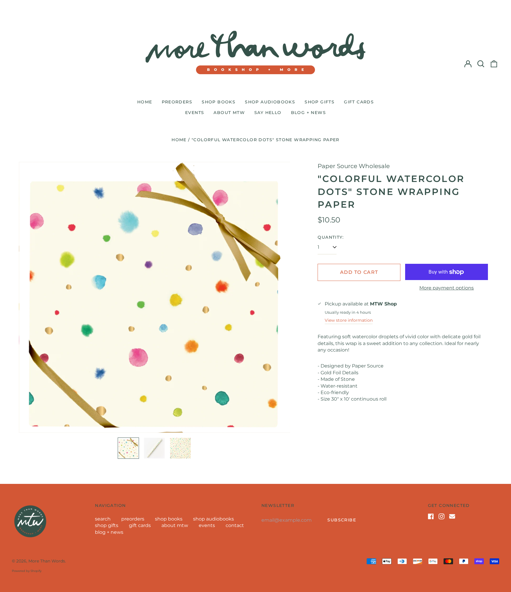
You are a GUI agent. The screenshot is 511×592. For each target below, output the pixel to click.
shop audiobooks (270, 102)
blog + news (308, 112)
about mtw (229, 112)
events (194, 112)
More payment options (446, 288)
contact (235, 525)
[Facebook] (431, 516)
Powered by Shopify (26, 571)
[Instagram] (441, 516)
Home (179, 139)
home (144, 102)
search (103, 519)
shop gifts (319, 102)
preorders (177, 102)
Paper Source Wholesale (354, 166)
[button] (481, 63)
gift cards (359, 102)
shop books (218, 102)
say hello (268, 112)
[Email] (452, 516)
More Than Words (46, 561)
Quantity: (331, 237)
